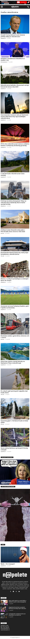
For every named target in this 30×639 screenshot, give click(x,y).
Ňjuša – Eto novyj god (8, 564)
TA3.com (2, 255)
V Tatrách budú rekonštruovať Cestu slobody (12, 174)
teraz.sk (2, 233)
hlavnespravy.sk (4, 61)
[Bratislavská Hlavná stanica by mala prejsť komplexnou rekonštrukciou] (15, 244)
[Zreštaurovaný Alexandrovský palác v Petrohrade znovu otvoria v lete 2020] (15, 219)
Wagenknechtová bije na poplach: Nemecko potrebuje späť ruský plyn (17, 608)
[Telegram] (13, 591)
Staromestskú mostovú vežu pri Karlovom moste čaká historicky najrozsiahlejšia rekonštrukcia (14, 116)
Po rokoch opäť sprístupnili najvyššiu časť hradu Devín (14, 392)
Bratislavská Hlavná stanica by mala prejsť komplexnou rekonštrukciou (14, 253)
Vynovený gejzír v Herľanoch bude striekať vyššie (14, 421)
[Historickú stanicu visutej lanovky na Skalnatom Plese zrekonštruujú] (15, 351)
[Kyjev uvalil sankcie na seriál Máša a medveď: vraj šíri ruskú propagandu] (4, 602)
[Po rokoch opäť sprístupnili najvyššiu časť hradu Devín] (15, 379)
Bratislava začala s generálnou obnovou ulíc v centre (15, 336)
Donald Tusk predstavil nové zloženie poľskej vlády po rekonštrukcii (13, 36)
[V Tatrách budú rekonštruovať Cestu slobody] (15, 161)
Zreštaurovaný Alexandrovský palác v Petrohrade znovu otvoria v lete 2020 (13, 230)
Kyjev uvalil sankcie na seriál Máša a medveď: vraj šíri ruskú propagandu (17, 601)
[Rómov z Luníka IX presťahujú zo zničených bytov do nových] (15, 268)
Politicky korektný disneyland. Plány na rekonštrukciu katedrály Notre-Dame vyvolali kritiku (13, 202)
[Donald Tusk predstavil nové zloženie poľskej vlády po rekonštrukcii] (15, 24)
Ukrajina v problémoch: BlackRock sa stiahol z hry (13, 59)
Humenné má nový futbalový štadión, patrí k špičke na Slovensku (15, 307)
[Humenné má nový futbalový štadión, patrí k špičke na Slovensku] (15, 295)
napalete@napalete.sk (5, 629)
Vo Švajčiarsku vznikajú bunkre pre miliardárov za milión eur (17, 614)
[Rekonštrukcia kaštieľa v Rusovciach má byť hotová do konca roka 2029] (15, 75)
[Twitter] (16, 591)
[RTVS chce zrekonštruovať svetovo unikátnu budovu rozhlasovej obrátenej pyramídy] (15, 133)
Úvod (1, 10)
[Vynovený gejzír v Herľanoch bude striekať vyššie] (15, 408)
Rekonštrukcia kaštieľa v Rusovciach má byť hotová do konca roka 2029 (15, 86)
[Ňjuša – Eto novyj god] (15, 555)
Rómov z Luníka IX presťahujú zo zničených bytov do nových (14, 279)
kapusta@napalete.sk (5, 628)
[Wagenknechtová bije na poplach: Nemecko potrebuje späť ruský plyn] (4, 609)
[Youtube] (19, 591)
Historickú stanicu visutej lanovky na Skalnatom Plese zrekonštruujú (13, 362)
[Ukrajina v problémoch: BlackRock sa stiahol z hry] (15, 49)
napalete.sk (3, 38)
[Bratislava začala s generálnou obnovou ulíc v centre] (15, 323)
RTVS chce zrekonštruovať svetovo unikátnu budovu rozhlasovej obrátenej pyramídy (15, 144)
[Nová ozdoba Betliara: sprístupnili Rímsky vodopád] (15, 437)
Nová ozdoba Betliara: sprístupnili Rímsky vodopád (14, 449)
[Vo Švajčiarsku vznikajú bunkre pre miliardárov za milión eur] (4, 615)
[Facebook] (10, 591)
